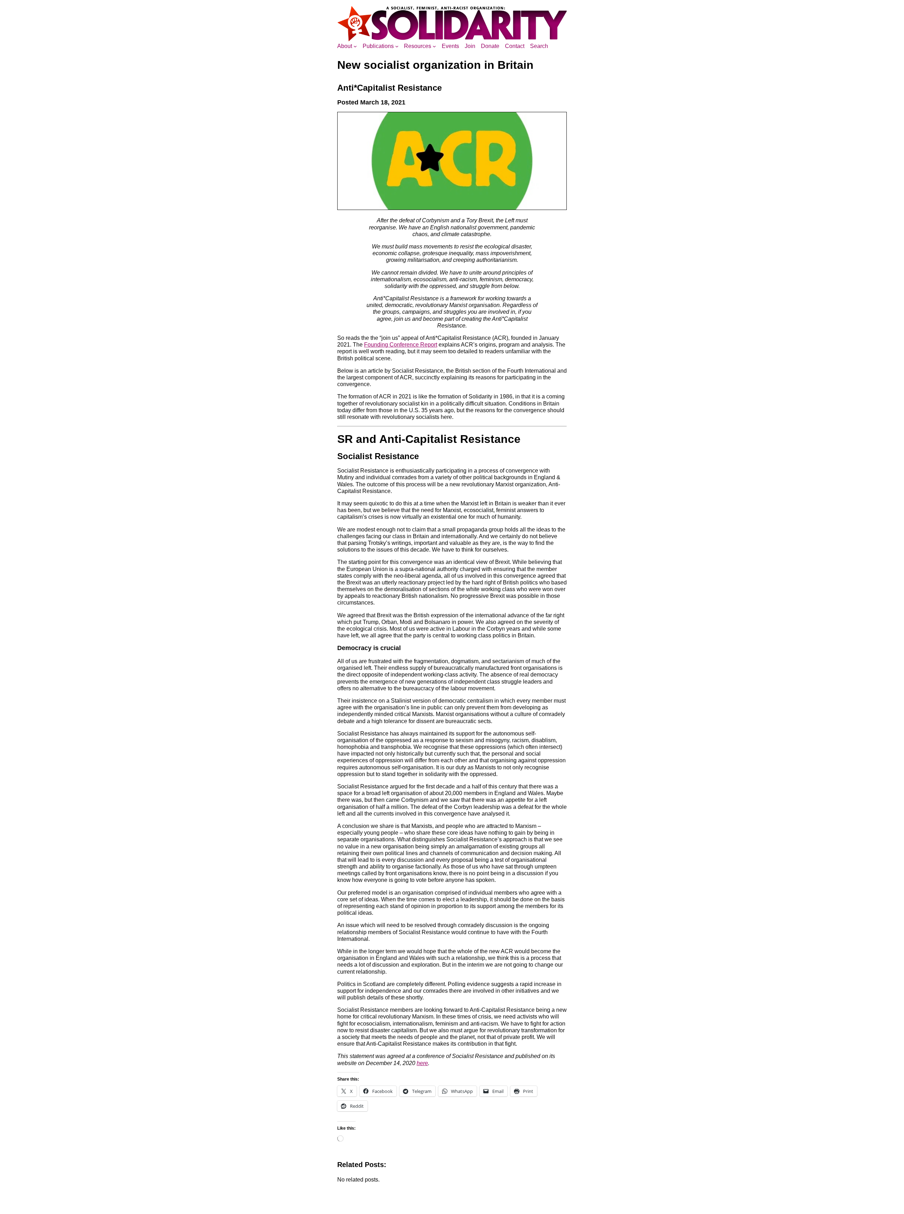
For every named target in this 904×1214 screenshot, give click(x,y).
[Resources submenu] (434, 46)
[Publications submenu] (397, 46)
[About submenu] (355, 46)
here (422, 1063)
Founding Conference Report (400, 345)
